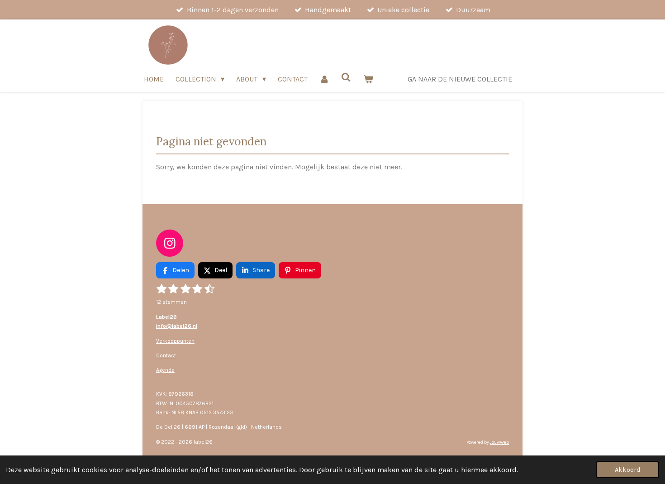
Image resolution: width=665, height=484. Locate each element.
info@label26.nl (176, 326)
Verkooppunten (175, 341)
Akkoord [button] (627, 470)
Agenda (165, 370)
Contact (166, 355)
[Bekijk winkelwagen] (368, 79)
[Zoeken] (346, 77)
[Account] (324, 79)
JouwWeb (499, 442)
